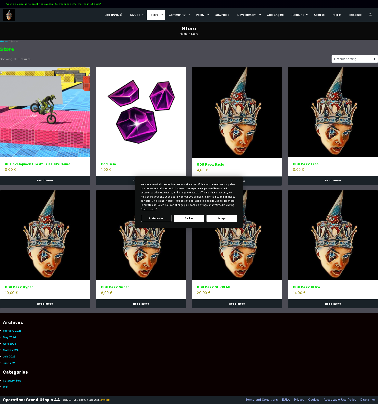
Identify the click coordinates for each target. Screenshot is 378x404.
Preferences (156, 218)
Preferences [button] (149, 209)
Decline (189, 218)
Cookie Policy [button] (156, 205)
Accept (222, 218)
